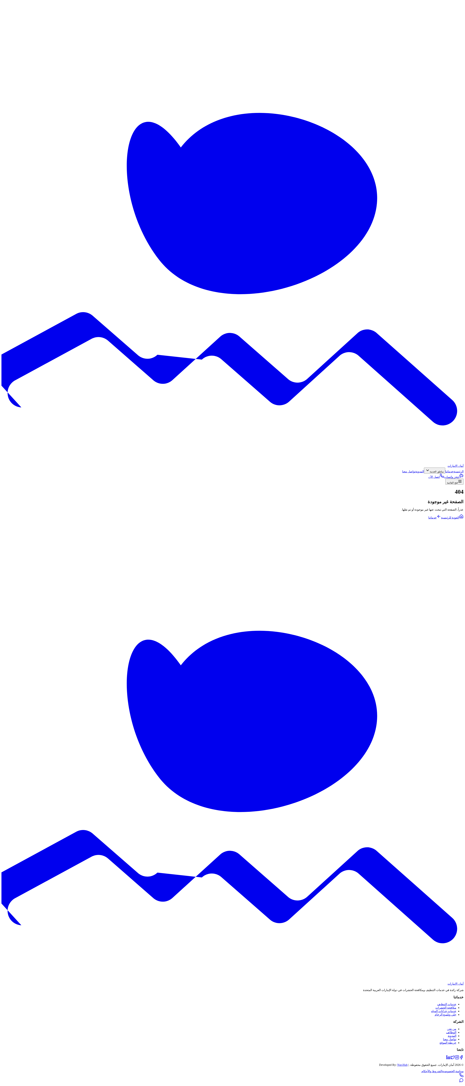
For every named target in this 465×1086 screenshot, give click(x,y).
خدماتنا (449, 471)
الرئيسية (459, 471)
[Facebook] (461, 1058)
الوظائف (451, 1032)
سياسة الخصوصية (453, 1071)
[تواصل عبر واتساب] (461, 1081)
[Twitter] (452, 1058)
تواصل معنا (408, 471)
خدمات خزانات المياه (443, 1011)
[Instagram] (457, 1058)
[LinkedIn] (448, 1058)
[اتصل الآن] (461, 1076)
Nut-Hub (402, 1064)
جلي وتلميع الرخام (445, 1014)
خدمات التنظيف (446, 1004)
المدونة (419, 471)
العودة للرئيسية (450, 517)
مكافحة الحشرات (445, 1007)
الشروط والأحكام (431, 1071)
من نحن (451, 1028)
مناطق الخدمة (437, 471)
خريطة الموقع (448, 1042)
